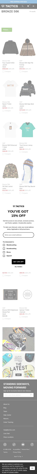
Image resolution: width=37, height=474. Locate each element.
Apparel (9, 255)
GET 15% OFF (18, 262)
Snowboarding (11, 248)
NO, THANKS (18, 267)
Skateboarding (11, 245)
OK (32, 468)
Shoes (9, 252)
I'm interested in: (8, 242)
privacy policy (13, 472)
